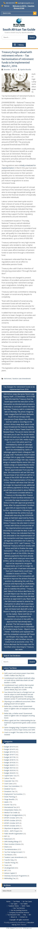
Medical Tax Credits (11, 813)
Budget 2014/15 (9, 749)
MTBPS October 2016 (11, 826)
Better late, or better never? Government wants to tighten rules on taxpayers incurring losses (19, 708)
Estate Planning (9, 797)
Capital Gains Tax (10, 776)
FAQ (24, 915)
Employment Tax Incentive (13, 794)
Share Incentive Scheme (12, 844)
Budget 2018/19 (9, 760)
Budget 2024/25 (9, 773)
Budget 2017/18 (9, 757)
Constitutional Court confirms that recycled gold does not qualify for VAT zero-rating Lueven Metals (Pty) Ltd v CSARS (19, 687)
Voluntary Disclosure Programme (15, 876)
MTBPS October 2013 (11, 818)
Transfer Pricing (9, 863)
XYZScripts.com (27, 928)
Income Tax (8, 805)
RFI (30, 915)
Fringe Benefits (9, 799)
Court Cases (8, 784)
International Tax (10, 807)
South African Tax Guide (19, 29)
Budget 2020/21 (9, 765)
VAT (5, 870)
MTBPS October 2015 (11, 823)
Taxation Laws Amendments (21, 379)
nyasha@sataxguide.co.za (26, 3)
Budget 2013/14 (9, 747)
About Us (14, 917)
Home (8, 901)
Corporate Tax (9, 781)
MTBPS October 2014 (11, 820)
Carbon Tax (8, 778)
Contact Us (23, 917)
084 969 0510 (10, 3)
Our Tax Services (19, 908)
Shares (6, 847)
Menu (21, 45)
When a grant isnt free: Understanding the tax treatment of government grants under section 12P (20, 722)
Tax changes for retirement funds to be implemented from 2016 (19, 388)
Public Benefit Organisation (13, 834)
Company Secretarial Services (19, 912)
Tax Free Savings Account (13, 852)
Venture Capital (9, 873)
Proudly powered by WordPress (15, 922)
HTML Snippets (10, 928)
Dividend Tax (8, 789)
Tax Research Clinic (13, 915)
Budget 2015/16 (9, 752)
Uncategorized (9, 868)
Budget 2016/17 (9, 755)
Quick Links (7, 13)
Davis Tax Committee (11, 786)
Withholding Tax (9, 878)
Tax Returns (8, 855)
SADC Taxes (26, 906)
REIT (5, 836)
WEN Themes (21, 925)
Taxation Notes (13, 906)
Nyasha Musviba (25, 69)
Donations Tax (9, 791)
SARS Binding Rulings (11, 842)
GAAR (6, 802)
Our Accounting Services (19, 910)
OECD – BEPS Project (11, 831)
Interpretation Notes (11, 810)
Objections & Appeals (11, 828)
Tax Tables (24, 903)
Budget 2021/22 (9, 768)
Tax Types (14, 903)
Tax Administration (10, 849)
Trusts (6, 865)
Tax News (16, 901)
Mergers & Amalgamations (13, 815)
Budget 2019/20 (9, 762)
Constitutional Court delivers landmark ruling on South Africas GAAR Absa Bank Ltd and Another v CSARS (19, 680)
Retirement (7, 379)
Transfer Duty (9, 860)
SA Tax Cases (27, 901)
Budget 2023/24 (9, 770)
